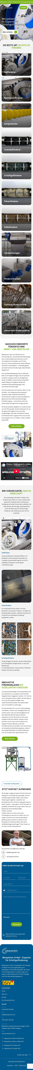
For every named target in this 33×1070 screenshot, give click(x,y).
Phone (3, 1007)
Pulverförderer (6, 605)
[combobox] (5, 890)
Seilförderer (6, 553)
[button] (30, 8)
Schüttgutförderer (8, 658)
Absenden (16, 924)
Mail (3, 1012)
